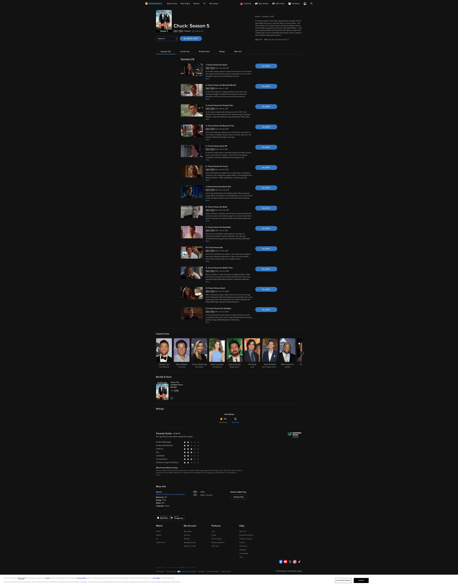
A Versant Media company (294, 571)
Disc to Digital (217, 539)
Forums (242, 542)
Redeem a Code (190, 546)
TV (157, 539)
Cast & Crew (184, 52)
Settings (187, 539)
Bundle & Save (204, 52)
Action (158, 494)
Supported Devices (246, 535)
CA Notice (201, 572)
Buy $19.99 (193, 39)
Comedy (165, 494)
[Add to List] (172, 398)
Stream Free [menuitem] (172, 3)
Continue (361, 580)
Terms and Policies (213, 572)
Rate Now (235, 422)
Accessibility (243, 553)
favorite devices (281, 40)
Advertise (242, 550)
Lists (213, 531)
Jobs (241, 557)
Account (187, 535)
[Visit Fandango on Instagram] (295, 562)
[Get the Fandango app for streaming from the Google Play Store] (177, 517)
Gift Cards (215, 546)
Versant (21, 578)
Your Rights (156, 578)
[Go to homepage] (154, 3)
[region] (229, 580)
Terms (47, 578)
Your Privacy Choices (189, 572)
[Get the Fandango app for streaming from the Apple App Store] (162, 517)
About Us (242, 531)
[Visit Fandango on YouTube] (285, 562)
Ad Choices (160, 572)
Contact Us (243, 546)
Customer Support (245, 539)
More (208, 79)
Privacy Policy (170, 572)
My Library (187, 531)
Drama (173, 494)
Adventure (181, 494)
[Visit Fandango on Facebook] (281, 562)
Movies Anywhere (218, 542)
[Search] (311, 3)
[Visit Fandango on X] (290, 562)
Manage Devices (190, 542)
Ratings (222, 52)
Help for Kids (225, 572)
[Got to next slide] (301, 353)
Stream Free (160, 542)
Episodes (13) (166, 52)
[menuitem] (278, 3)
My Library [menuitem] (213, 3)
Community (223, 422)
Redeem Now (239, 497)
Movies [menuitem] (196, 3)
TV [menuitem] (204, 3)
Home (158, 531)
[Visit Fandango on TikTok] (299, 562)
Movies (158, 535)
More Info (238, 52)
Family (214, 535)
